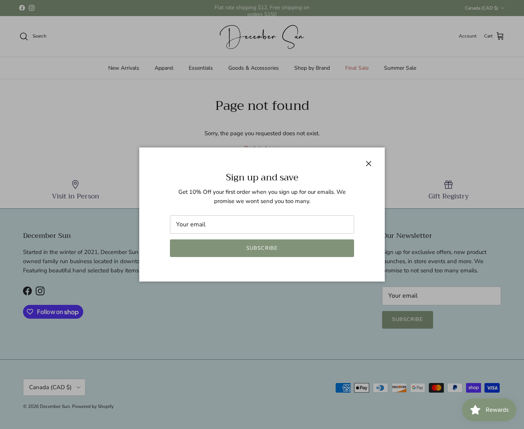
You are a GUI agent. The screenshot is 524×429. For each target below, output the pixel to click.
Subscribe (261, 248)
